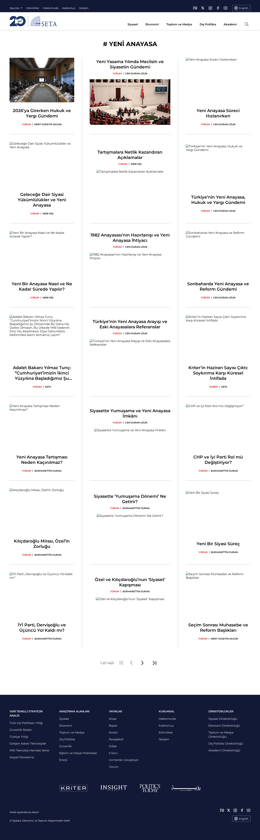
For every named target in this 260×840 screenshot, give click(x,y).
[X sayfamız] (203, 8)
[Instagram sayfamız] (210, 8)
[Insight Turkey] (113, 788)
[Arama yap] (247, 24)
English (243, 818)
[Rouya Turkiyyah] (185, 788)
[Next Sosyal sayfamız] (195, 8)
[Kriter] (73, 788)
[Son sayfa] (154, 663)
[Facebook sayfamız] (218, 8)
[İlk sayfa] (121, 663)
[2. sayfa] (142, 663)
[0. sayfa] (131, 663)
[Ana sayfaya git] (33, 21)
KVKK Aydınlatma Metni (24, 812)
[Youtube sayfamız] (225, 8)
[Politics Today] (150, 788)
